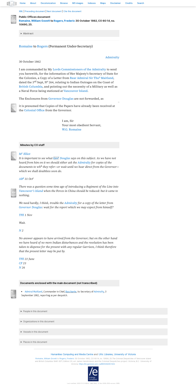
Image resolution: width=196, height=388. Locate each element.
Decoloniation (48, 3)
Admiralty (112, 57)
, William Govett (34, 20)
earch (140, 3)
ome (23, 3)
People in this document (35, 311)
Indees (92, 3)
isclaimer (115, 3)
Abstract (28, 33)
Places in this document (35, 342)
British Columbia (30, 87)
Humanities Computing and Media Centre (72, 354)
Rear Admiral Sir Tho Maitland (91, 78)
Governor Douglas (60, 99)
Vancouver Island (75, 91)
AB (21, 179)
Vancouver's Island (31, 191)
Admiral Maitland (33, 291)
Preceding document (35, 11)
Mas (103, 3)
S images (77, 3)
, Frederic (64, 20)
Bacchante (70, 291)
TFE (21, 215)
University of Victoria (125, 354)
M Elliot (24, 154)
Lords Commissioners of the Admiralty (79, 69)
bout (33, 3)
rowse (64, 3)
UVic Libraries (106, 354)
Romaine (26, 46)
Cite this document (72, 11)
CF (20, 263)
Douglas (61, 158)
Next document (54, 11)
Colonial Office (34, 110)
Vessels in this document (35, 331)
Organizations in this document (38, 321)
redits (129, 3)
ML (21, 11)
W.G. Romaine (71, 129)
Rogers (42, 46)
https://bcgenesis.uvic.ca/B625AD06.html (97, 364)
